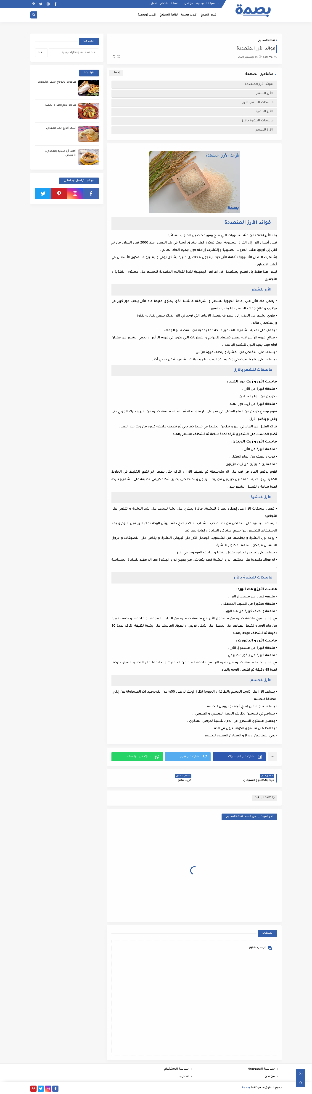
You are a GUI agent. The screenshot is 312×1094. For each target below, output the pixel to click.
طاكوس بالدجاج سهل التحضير (57, 82)
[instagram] (48, 4)
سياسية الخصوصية (207, 3)
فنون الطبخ (209, 15)
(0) (113, 56)
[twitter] (41, 4)
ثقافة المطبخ (169, 15)
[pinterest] (33, 4)
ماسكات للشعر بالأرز (258, 102)
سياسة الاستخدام (170, 3)
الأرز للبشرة (265, 111)
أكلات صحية (189, 15)
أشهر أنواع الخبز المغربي (61, 128)
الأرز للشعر (265, 93)
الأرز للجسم (264, 130)
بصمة (246, 1087)
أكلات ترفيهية (147, 15)
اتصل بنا (152, 3)
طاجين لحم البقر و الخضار (60, 105)
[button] (239, 756)
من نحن (188, 3)
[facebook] (55, 4)
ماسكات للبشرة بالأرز (257, 121)
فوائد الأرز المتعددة (259, 84)
